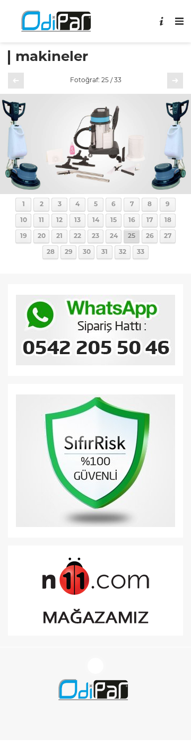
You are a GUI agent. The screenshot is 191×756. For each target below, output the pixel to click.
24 (114, 236)
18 (167, 220)
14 (95, 220)
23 (95, 236)
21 (59, 236)
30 (87, 252)
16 (131, 220)
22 (77, 236)
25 (131, 236)
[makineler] (95, 190)
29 (69, 252)
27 (167, 236)
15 (113, 220)
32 (122, 252)
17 (149, 220)
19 (23, 236)
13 (77, 220)
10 (23, 220)
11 (41, 220)
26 (150, 236)
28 (51, 252)
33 (140, 252)
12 (59, 220)
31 (104, 252)
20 (42, 236)
